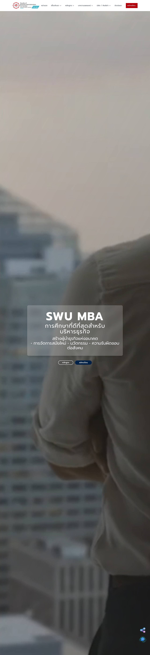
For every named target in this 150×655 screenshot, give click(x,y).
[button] (142, 649)
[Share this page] (142, 630)
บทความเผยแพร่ (84, 5)
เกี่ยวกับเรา (55, 5)
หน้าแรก (44, 5)
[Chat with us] (142, 639)
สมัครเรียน (131, 5)
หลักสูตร (68, 5)
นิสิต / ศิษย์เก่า (103, 5)
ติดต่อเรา (118, 5)
